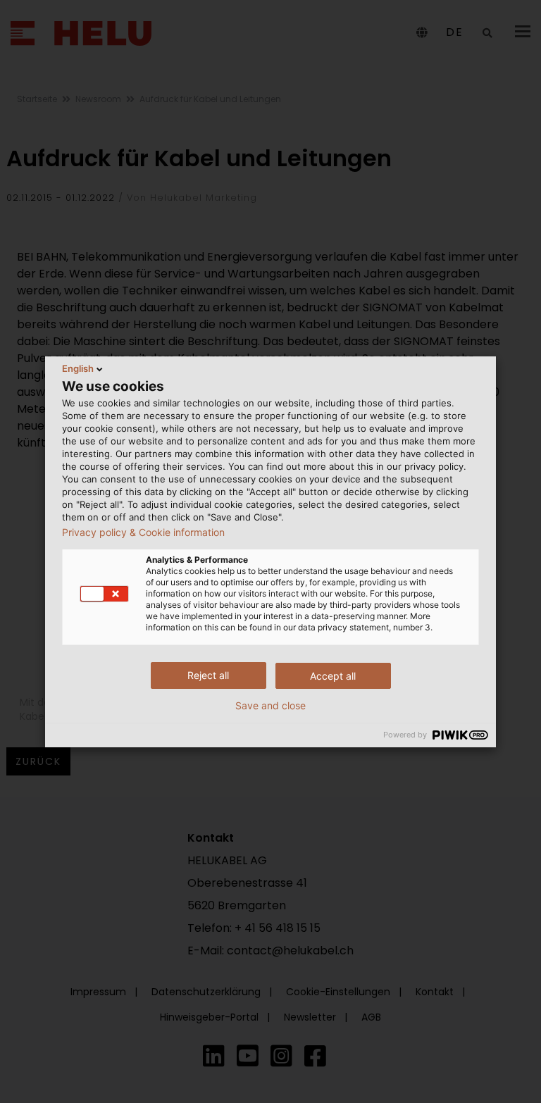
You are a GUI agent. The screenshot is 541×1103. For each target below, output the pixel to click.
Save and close (270, 705)
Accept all (333, 676)
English (78, 368)
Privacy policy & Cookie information (143, 532)
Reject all (208, 675)
